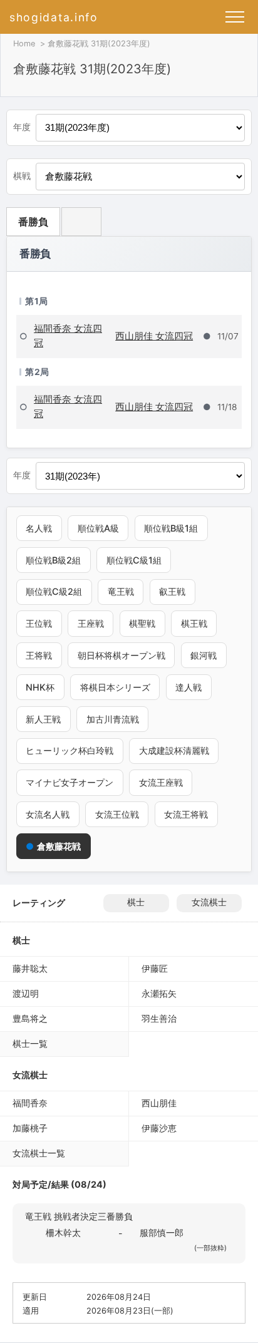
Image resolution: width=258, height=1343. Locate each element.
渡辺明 (26, 993)
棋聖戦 (142, 623)
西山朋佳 (159, 1103)
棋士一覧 (30, 1043)
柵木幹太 (63, 1232)
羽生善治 (159, 1018)
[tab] (81, 221)
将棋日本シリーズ (115, 687)
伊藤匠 (155, 968)
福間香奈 (30, 1103)
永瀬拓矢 (159, 993)
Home (24, 43)
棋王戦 (194, 623)
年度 (22, 127)
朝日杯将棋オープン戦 (121, 655)
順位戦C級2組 (54, 591)
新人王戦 (43, 719)
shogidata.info (53, 17)
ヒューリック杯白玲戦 (69, 750)
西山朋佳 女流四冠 (154, 336)
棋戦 (22, 176)
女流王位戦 (117, 814)
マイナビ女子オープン (69, 782)
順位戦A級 (98, 528)
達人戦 (188, 687)
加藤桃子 (30, 1128)
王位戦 (39, 623)
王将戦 (39, 655)
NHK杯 (40, 687)
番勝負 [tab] (33, 221)
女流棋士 (209, 902)
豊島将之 (30, 1018)
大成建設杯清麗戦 (174, 750)
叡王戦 (172, 591)
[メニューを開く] (235, 17)
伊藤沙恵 (159, 1128)
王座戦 (91, 623)
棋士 (136, 902)
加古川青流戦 (112, 719)
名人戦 (39, 528)
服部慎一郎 (161, 1232)
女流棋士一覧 (39, 1153)
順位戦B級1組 (171, 528)
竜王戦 (121, 591)
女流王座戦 (161, 782)
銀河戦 (203, 655)
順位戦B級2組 (53, 560)
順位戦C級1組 (134, 560)
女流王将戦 (186, 814)
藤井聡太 (30, 968)
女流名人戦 (48, 814)
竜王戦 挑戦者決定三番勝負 (79, 1216)
